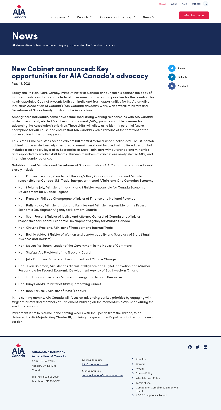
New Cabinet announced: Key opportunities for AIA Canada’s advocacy (70, 45)
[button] (205, 3)
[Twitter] (197, 347)
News (147, 17)
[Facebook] (190, 347)
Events (174, 3)
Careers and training (115, 17)
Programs (57, 17)
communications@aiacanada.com (102, 375)
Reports (82, 17)
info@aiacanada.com (95, 364)
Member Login (194, 15)
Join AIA (162, 3)
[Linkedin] (205, 347)
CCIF (184, 3)
